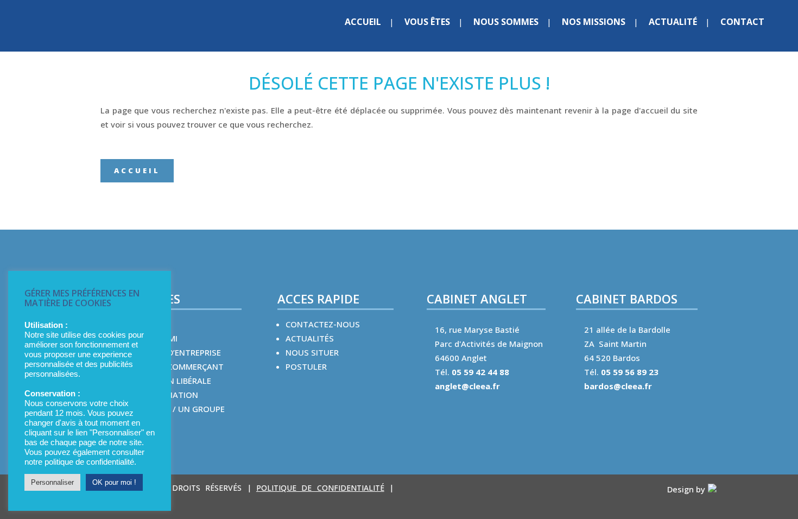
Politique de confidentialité (320, 488)
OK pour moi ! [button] (114, 482)
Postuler (306, 366)
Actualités (310, 338)
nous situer (312, 352)
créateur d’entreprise (173, 352)
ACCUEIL (137, 170)
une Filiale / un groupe (175, 408)
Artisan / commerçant (174, 366)
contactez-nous (323, 324)
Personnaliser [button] (52, 482)
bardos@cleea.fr (618, 386)
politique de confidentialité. (90, 462)
